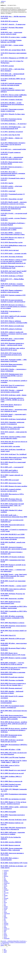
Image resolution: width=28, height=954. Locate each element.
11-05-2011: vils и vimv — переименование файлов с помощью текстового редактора (13, 173)
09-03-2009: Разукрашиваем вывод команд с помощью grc (12, 706)
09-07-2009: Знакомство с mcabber (12, 598)
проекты (6, 924)
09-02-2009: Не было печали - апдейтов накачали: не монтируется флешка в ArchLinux (14, 730)
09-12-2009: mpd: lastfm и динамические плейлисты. (9, 471)
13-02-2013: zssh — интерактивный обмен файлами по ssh (12, 74)
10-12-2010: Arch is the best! (10, 250)
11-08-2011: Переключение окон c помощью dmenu (12, 162)
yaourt (5, 872)
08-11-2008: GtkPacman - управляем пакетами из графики (13, 833)
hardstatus (6, 870)
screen (5, 909)
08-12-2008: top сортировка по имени (13, 799)
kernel (5, 934)
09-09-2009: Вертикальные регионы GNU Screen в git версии (13, 538)
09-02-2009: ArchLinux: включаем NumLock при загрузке (12, 740)
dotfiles (5, 917)
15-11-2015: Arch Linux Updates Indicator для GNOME (11, 41)
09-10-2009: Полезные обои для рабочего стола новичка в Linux (11, 499)
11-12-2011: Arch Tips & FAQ (10, 135)
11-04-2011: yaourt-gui (8, 191)
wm (5, 903)
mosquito (6, 898)
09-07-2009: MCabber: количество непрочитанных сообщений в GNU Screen (12, 617)
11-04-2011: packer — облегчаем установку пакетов (11, 187)
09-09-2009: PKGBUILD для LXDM (12, 534)
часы (5, 933)
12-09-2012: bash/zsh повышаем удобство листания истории (11, 84)
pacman (6, 908)
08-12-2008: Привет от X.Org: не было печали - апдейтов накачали (13, 802)
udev (5, 887)
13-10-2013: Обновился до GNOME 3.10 (14, 58)
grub (5, 915)
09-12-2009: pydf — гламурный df (12, 467)
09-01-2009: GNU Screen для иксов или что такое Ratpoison (14, 753)
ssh (4, 877)
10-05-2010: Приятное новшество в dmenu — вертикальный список (12, 344)
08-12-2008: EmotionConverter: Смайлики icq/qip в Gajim (11, 785)
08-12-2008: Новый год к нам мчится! (13, 770)
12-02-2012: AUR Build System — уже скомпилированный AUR (13, 127)
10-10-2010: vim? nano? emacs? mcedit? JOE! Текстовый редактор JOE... (14, 272)
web (5, 926)
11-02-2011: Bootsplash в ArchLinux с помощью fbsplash (13, 224)
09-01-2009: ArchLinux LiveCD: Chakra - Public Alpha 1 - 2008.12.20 (14, 761)
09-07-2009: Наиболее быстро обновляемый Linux (10, 602)
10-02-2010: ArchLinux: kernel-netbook (13, 419)
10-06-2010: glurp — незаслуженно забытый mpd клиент (12, 339)
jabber (5, 874)
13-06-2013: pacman (7, 66)
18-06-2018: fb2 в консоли (9, 21)
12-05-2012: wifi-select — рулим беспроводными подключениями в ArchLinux (12, 104)
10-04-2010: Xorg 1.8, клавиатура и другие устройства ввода (12, 386)
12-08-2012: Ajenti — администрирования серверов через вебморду (13, 89)
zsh (4, 897)
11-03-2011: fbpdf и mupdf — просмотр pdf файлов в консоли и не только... (14, 203)
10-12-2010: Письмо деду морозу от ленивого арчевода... (12, 238)
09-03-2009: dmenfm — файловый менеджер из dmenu (12, 692)
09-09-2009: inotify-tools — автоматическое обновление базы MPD (14, 516)
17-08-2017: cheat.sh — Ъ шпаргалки (13, 24)
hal (4, 894)
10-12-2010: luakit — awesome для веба (13, 253)
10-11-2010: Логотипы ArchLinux (12, 256)
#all (5, 949)
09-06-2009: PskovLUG (8, 635)
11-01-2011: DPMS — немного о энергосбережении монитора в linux (13, 233)
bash (5, 916)
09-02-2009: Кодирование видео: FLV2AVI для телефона (11, 736)
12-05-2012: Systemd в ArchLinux (12, 99)
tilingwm (6, 876)
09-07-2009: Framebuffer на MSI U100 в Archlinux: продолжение (14, 607)
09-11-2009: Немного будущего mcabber (14, 486)
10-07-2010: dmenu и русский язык (12, 326)
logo (5, 920)
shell (5, 931)
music (5, 930)
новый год (6, 928)
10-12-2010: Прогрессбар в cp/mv (12, 242)
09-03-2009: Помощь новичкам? (11, 688)
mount (5, 912)
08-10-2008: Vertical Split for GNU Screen (14, 863)
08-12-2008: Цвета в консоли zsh (11, 781)
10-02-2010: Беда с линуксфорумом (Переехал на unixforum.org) (12, 428)
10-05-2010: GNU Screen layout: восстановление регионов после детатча (11, 354)
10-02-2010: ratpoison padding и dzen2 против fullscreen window (13, 437)
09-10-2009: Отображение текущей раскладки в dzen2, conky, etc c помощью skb (12, 505)
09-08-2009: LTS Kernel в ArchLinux (13, 557)
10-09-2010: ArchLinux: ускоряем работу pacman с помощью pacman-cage (13, 285)
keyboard (6, 890)
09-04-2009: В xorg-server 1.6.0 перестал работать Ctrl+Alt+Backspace (14, 668)
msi (4, 891)
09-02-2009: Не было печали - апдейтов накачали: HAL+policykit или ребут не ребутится (14, 723)
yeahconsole (7, 913)
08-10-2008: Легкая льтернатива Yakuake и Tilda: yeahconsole (11, 849)
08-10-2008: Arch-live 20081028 (11, 842)
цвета (5, 937)
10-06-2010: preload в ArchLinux (11, 329)
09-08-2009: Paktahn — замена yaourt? (14, 586)
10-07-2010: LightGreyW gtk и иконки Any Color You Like (13, 317)
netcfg (5, 902)
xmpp (5, 921)
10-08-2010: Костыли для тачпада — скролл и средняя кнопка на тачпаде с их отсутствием (13, 306)
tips (4, 901)
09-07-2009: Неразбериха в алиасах (12, 622)
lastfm (5, 927)
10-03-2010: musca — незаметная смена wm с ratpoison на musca (14, 410)
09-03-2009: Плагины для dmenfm (12, 680)
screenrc (6, 906)
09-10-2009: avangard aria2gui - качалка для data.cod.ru (11, 490)
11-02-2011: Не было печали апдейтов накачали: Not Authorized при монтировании (13, 208)
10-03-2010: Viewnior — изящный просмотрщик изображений (12, 391)
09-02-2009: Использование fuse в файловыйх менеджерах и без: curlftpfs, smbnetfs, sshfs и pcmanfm (14, 717)
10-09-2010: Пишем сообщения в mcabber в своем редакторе (11, 291)
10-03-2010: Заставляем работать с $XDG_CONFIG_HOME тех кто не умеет (12, 399)
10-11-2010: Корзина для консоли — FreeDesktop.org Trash (13, 267)
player (5, 899)
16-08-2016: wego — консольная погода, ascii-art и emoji (11, 33)
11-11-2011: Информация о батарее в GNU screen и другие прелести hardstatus (13, 144)
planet (5, 880)
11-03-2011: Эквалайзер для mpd (12, 199)
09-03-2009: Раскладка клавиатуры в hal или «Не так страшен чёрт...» (13, 684)
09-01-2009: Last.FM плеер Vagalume (13, 757)
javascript (6, 892)
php (5, 919)
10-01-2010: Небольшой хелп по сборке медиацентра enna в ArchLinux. (14, 458)
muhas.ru (3, 1)
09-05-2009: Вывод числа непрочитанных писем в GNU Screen (13, 654)
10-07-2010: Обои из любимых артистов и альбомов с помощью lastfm (14, 321)
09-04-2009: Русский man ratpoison (12, 677)
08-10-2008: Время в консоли (10, 845)
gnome (5, 888)
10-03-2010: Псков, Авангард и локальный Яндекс (11, 405)
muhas (2, 945)
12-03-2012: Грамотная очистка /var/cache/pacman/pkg (11, 119)
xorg (5, 910)
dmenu (5, 873)
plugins (5, 935)
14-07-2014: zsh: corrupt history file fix (13, 50)
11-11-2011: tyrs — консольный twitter (13, 149)
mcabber (6, 881)
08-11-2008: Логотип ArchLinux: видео (13, 819)
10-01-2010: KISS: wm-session (10, 446)
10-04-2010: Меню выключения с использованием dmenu (12, 365)
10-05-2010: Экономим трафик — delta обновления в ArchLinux (14, 360)
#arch (5, 952)
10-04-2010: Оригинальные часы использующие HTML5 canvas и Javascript (12, 375)
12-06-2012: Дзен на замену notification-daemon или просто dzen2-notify (14, 95)
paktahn (6, 895)
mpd (5, 879)
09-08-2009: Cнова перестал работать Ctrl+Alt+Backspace (13, 589)
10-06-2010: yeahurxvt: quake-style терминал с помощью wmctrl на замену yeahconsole (14, 333)
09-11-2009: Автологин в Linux (11, 483)
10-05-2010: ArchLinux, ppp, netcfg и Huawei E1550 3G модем (13, 349)
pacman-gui (6, 883)
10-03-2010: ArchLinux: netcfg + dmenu (13, 395)
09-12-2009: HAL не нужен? (10, 480)
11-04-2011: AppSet (7, 183)
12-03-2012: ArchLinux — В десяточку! (14, 124)
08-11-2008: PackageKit (8, 811)
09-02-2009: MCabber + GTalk (11, 749)
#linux (5, 950)
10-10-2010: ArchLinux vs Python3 (12, 276)
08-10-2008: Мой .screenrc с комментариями (10, 858)
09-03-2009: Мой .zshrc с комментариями (9, 702)
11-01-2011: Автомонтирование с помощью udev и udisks (12, 228)
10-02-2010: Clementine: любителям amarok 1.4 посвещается (12, 423)
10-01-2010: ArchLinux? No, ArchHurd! (14, 454)
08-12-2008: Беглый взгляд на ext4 (12, 773)
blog (5, 905)
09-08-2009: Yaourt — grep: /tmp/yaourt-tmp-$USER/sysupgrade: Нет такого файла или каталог (14, 576)
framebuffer (6, 938)
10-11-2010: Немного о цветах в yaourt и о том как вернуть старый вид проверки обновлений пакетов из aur (13, 261)
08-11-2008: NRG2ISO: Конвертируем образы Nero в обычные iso (13, 828)
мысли (5, 885)
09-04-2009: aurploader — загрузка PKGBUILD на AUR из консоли (12, 663)
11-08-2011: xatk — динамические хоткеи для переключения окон (12, 158)
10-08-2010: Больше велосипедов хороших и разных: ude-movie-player (13, 300)
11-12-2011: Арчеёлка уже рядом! (12, 131)
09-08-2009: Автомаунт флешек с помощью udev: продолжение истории (13, 548)
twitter (5, 884)
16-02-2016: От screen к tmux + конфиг (13, 37)
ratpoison (6, 923)
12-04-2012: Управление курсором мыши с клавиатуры (12, 110)
